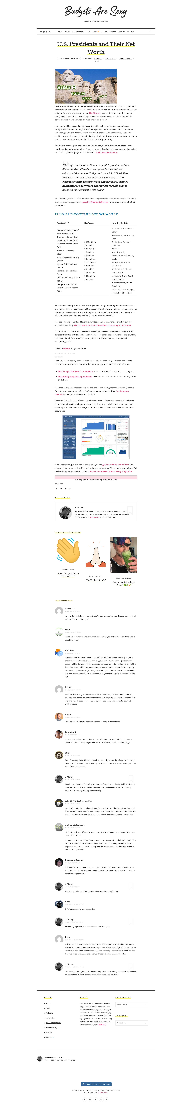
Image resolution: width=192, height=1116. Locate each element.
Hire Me (122, 31)
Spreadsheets (78, 31)
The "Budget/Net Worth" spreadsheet (75, 371)
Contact (130, 31)
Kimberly (69, 650)
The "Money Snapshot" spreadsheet (75, 376)
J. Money (69, 777)
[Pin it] (65, 489)
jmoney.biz (94, 517)
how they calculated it (107, 152)
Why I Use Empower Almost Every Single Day (110, 471)
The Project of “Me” (96, 580)
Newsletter (50, 1018)
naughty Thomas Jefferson (95, 202)
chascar (66, 348)
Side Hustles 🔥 (93, 31)
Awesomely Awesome (68, 58)
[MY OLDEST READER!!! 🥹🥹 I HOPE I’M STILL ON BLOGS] (51, 1072)
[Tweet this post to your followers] (61, 489)
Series (104, 31)
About (60, 31)
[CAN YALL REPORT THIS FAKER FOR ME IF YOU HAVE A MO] (140, 1072)
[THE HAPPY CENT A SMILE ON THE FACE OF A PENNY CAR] (81, 1072)
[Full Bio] (102, 1025)
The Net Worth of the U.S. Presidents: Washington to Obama (102, 325)
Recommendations (53, 1023)
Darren (68, 687)
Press (48, 1008)
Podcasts (49, 1013)
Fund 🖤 (113, 31)
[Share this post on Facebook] (57, 489)
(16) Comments (125, 58)
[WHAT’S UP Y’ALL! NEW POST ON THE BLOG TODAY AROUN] (110, 1072)
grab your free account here (115, 464)
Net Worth (86, 58)
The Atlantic (95, 113)
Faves (67, 31)
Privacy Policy (51, 1028)
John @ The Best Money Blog (78, 801)
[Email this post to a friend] (70, 489)
